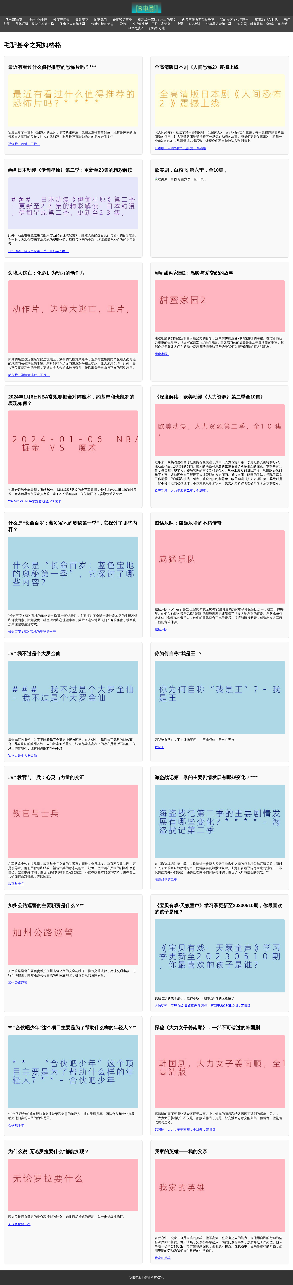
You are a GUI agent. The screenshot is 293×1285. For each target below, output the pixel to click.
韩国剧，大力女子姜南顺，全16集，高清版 (185, 1129)
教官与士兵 (16, 884)
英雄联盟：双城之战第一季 (35, 24)
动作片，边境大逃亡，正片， (29, 375)
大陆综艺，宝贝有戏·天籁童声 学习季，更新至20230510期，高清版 (203, 1005)
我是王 (159, 747)
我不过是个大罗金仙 (22, 755)
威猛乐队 (161, 629)
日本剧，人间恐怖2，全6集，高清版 (180, 148)
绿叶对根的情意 (102, 24)
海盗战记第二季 (166, 879)
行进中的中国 (37, 19)
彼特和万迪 (157, 28)
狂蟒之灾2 (135, 28)
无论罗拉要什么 (19, 1224)
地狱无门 (100, 19)
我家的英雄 (163, 1258)
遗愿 (180, 24)
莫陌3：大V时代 (266, 19)
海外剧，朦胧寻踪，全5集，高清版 (262, 24)
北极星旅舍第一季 (218, 24)
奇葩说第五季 (122, 19)
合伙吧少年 (16, 1125)
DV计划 (194, 24)
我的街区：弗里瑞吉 (234, 19)
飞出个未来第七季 (72, 24)
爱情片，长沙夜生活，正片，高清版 (145, 24)
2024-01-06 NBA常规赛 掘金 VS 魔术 (34, 501)
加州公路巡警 (17, 982)
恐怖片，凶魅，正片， (24, 144)
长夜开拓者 (61, 19)
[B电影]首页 (14, 19)
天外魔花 (81, 19)
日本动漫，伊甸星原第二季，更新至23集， (38, 251)
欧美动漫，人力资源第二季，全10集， (182, 490)
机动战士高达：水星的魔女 (157, 19)
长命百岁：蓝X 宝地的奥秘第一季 (32, 631)
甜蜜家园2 (162, 354)
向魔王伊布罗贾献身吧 (198, 19)
